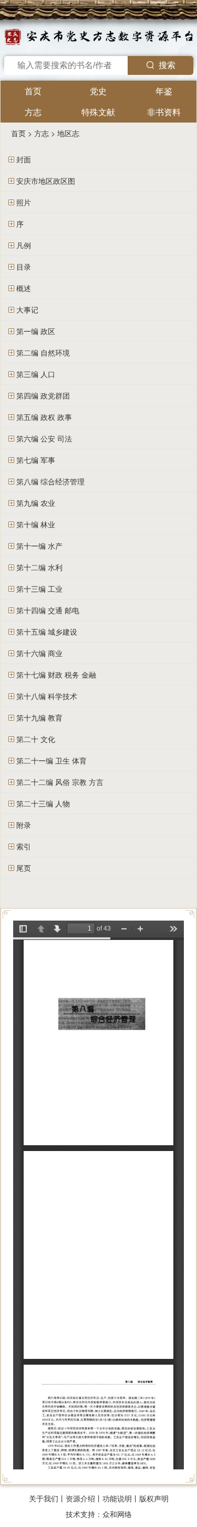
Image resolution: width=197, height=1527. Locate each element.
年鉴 (163, 91)
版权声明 (154, 1498)
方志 (33, 112)
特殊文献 (98, 112)
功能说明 (117, 1498)
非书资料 (164, 112)
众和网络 (117, 1514)
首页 (33, 91)
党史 (98, 91)
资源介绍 (80, 1498)
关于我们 (43, 1498)
